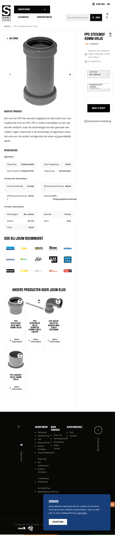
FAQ (71, 432)
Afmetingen (93, 72)
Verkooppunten (59, 438)
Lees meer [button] (82, 513)
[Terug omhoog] (98, 430)
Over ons (58, 435)
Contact (73, 435)
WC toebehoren (43, 464)
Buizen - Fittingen (42, 447)
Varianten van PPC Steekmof (96, 86)
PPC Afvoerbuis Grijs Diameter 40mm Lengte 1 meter (35, 326)
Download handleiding (99, 121)
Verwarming (43, 435)
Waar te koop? (98, 108)
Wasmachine (43, 442)
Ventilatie (42, 432)
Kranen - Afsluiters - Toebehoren (43, 474)
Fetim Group (57, 447)
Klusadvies (59, 442)
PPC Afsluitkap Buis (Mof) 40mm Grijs (16, 324)
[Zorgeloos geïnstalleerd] (6, 13)
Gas (39, 439)
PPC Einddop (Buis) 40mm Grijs (16, 377)
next (70, 74)
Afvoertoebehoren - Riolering (43, 455)
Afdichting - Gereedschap (43, 484)
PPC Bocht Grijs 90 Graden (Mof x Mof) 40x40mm (54, 325)
